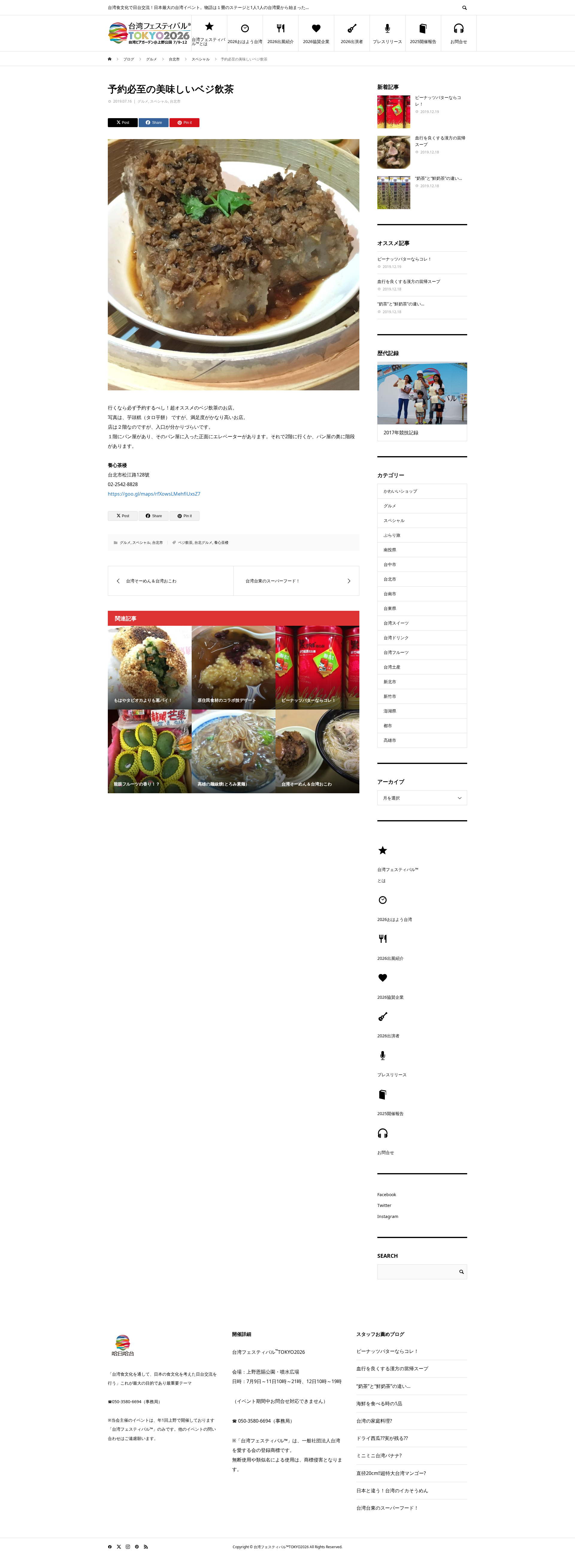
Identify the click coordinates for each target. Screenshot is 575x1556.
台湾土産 (392, 667)
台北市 (175, 101)
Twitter (384, 1205)
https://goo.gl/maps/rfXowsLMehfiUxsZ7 (154, 494)
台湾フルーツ (396, 652)
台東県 (390, 608)
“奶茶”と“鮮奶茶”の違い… (438, 178)
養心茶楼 (221, 542)
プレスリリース (387, 41)
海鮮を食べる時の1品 (379, 1403)
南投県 (390, 549)
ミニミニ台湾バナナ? (379, 1455)
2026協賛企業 (316, 41)
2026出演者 (352, 41)
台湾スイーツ (396, 623)
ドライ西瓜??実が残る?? (382, 1438)
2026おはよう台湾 (245, 41)
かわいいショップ (400, 491)
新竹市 (390, 696)
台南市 (390, 593)
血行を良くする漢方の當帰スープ (408, 281)
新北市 (390, 681)
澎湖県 (390, 711)
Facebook (386, 1194)
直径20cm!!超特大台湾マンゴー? (391, 1473)
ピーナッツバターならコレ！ (404, 259)
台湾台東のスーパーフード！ (387, 1508)
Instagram (387, 1216)
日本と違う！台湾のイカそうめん (392, 1490)
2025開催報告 (423, 41)
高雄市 (390, 740)
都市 (388, 725)
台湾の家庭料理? (374, 1421)
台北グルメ (203, 542)
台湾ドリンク (396, 637)
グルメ (142, 101)
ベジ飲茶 (185, 542)
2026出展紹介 (280, 41)
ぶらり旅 (392, 535)
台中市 (390, 564)
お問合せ (458, 41)
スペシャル (159, 101)
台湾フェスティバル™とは (208, 41)
